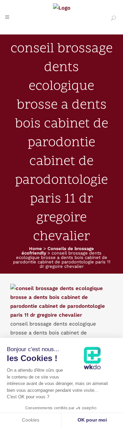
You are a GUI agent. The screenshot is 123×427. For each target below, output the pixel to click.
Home (35, 248)
